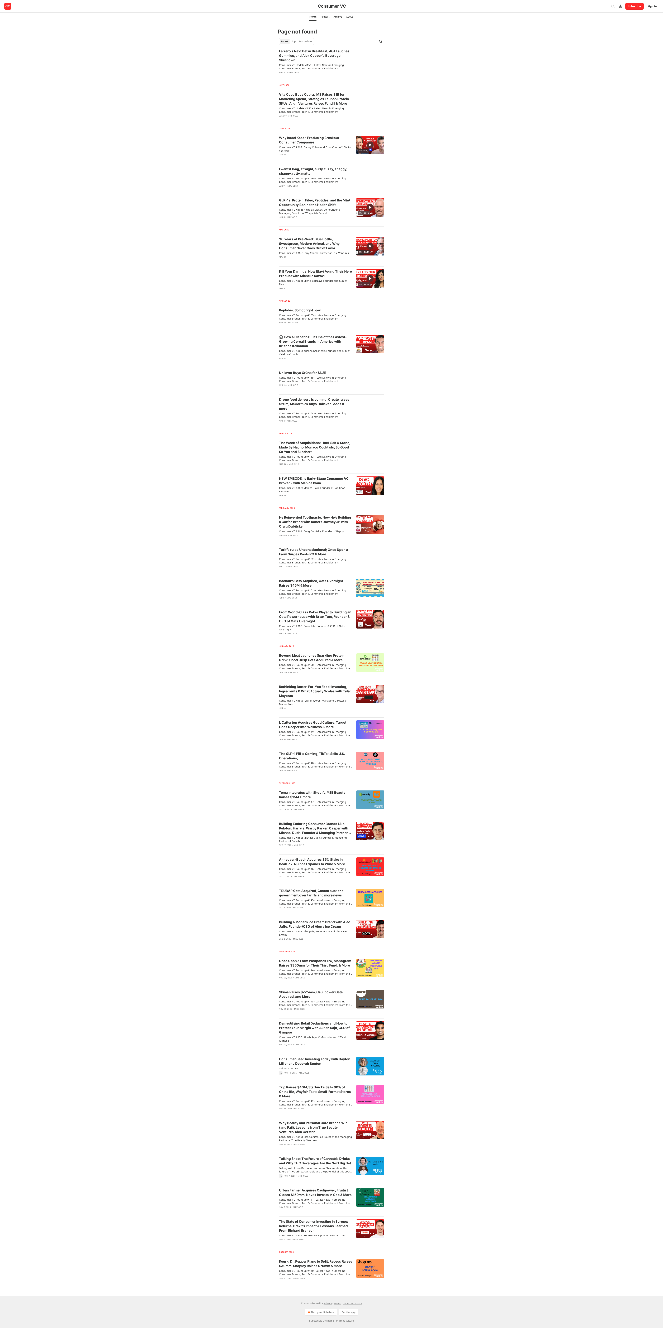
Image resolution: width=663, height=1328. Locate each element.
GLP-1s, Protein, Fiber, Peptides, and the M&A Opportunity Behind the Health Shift (314, 202)
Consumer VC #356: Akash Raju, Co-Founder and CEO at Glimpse (312, 1038)
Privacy (328, 1303)
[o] (370, 144)
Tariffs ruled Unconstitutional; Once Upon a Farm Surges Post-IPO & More (313, 552)
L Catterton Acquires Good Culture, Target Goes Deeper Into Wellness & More (312, 725)
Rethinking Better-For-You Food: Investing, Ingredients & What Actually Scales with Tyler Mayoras (315, 691)
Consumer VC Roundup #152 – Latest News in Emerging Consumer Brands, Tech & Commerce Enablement (312, 560)
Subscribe (634, 6)
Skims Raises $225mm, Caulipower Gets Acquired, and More (311, 994)
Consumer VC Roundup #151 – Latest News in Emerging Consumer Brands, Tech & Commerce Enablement (312, 591)
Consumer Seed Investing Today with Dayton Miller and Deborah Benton (314, 1061)
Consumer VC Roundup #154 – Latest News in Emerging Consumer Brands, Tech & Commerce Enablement (312, 415)
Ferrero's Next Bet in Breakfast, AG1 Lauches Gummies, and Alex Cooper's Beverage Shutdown (314, 55)
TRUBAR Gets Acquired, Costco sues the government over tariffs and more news (311, 893)
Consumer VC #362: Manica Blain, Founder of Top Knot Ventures (312, 489)
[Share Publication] (620, 6)
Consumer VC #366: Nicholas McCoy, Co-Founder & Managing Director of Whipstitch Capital (309, 211)
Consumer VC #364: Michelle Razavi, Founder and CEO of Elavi (313, 282)
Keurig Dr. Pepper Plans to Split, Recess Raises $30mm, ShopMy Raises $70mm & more (315, 1263)
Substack (314, 1320)
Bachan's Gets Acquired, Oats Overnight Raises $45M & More (311, 583)
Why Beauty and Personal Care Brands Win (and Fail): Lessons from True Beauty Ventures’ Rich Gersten (313, 1127)
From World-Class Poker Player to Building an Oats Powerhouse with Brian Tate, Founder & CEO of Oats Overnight (315, 616)
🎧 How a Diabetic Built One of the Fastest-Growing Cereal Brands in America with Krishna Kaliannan (313, 341)
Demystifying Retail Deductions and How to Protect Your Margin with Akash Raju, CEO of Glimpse (314, 1027)
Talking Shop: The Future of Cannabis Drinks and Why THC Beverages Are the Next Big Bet (315, 1161)
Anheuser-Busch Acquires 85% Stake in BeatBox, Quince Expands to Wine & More (312, 862)
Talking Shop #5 (288, 1068)
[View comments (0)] (306, 77)
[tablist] (296, 41)
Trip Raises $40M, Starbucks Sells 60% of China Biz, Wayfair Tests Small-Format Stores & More (315, 1091)
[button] (313, 17)
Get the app (348, 1312)
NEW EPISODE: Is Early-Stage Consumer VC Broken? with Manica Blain (314, 481)
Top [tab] (294, 41)
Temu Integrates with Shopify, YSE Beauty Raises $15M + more (312, 795)
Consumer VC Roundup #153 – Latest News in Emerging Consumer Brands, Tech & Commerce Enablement (312, 458)
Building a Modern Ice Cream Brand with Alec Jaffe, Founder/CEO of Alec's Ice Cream (314, 924)
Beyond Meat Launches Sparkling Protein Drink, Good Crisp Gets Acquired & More (311, 658)
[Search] (612, 6)
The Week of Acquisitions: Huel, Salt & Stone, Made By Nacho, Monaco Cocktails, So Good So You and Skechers (314, 447)
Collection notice (352, 1303)
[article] (331, 64)
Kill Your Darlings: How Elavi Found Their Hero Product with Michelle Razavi (315, 273)
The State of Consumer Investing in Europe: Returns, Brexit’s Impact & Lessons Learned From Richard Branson (313, 1226)
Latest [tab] (284, 41)
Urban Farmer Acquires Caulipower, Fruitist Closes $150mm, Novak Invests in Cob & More (315, 1192)
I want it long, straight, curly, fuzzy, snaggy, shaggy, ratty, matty (313, 171)
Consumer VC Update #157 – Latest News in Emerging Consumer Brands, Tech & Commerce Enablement (311, 110)
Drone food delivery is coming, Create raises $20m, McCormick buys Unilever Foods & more (314, 404)
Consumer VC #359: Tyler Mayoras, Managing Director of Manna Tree (313, 702)
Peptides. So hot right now (300, 310)
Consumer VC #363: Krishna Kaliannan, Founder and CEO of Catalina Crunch (314, 352)
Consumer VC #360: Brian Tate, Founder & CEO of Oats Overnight (311, 627)
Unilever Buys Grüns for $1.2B (302, 373)
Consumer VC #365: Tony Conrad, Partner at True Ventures (314, 253)
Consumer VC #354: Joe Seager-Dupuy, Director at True (311, 1235)
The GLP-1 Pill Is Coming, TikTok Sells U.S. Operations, (312, 756)
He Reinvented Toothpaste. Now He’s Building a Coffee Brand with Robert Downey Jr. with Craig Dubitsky (315, 521)
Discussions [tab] (305, 41)
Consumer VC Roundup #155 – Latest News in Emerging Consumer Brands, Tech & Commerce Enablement (312, 316)
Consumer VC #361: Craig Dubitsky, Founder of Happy (311, 531)
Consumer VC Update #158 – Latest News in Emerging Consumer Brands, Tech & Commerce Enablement (311, 66)
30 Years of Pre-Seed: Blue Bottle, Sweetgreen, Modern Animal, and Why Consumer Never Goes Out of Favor (309, 243)
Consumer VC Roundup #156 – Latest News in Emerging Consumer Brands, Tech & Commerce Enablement (312, 180)
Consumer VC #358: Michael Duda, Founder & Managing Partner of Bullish (313, 839)
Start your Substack (322, 1312)
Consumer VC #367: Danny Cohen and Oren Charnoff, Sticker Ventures (315, 148)
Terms (337, 1303)
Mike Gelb (294, 72)
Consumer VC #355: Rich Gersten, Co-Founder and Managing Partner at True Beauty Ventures (315, 1138)
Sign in (652, 6)
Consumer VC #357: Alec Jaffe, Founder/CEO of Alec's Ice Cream (313, 933)
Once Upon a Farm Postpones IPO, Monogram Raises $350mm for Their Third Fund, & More (315, 963)
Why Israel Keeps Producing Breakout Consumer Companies (309, 140)
